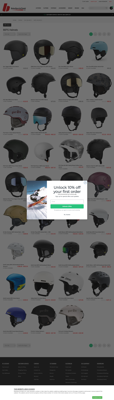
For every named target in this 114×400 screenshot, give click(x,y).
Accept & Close (97, 397)
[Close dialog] (85, 182)
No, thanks (67, 214)
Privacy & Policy (77, 393)
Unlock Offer (67, 206)
